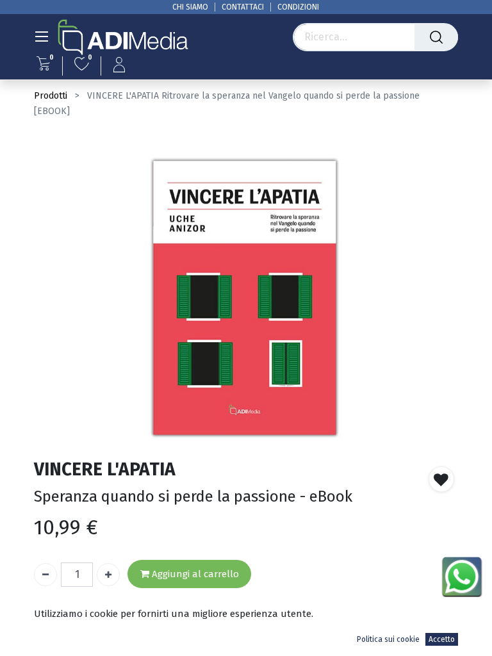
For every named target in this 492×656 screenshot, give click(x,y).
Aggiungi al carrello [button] (194, 574)
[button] (441, 479)
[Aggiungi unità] (108, 574)
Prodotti (50, 95)
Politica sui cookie (388, 639)
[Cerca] (436, 37)
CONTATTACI (243, 7)
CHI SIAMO (190, 7)
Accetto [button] (442, 639)
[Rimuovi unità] (45, 574)
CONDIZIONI (298, 7)
